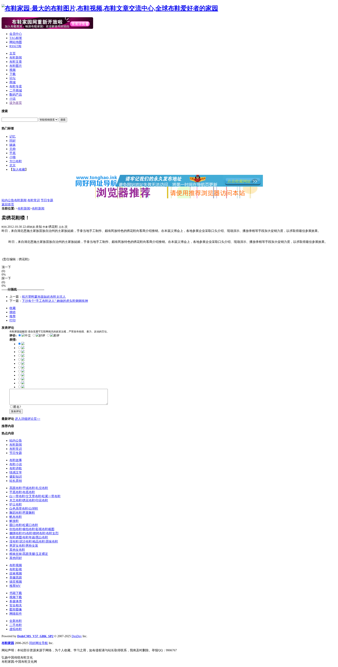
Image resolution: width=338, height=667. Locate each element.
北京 (12, 165)
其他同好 (15, 558)
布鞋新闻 (15, 57)
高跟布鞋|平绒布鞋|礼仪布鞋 (28, 488)
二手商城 (15, 90)
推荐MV (15, 585)
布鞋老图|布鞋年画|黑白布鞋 (28, 537)
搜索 (63, 119)
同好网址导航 (38, 643)
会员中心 (15, 33)
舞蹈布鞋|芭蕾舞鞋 (22, 512)
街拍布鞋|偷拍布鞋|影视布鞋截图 (31, 529)
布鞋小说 (15, 464)
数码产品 (15, 94)
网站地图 (15, 42)
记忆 (12, 136)
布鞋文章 (15, 61)
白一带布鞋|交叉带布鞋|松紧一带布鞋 (35, 496)
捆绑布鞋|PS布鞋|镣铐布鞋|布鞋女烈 (33, 533)
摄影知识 (15, 476)
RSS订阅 (15, 46)
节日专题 (47, 200)
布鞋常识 (33, 200)
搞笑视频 (15, 581)
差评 (56, 335)
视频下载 (15, 597)
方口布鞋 (15, 161)
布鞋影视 (15, 569)
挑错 (12, 312)
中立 (28, 335)
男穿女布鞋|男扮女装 (23, 545)
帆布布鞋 (15, 516)
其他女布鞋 (17, 549)
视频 (12, 70)
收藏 (12, 308)
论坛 (12, 78)
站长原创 (15, 480)
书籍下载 (15, 593)
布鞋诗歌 (15, 468)
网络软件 (15, 613)
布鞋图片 (15, 65)
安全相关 (15, 605)
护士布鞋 (15, 504)
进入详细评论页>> (27, 418)
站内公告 (8, 200)
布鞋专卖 (15, 86)
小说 (12, 98)
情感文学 (15, 472)
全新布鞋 (15, 621)
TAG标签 (15, 38)
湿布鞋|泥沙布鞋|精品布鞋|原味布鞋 (33, 541)
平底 (12, 153)
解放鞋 (14, 521)
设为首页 (15, 102)
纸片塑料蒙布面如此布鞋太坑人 (44, 296)
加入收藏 (19, 169)
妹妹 (12, 144)
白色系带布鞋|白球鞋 (23, 508)
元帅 (12, 149)
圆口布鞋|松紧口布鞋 (23, 525)
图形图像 (15, 609)
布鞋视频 (15, 565)
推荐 (12, 316)
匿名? (17, 406)
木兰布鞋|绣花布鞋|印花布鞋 (28, 500)
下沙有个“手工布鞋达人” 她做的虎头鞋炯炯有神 (55, 300)
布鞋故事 (15, 460)
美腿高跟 (15, 577)
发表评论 (16, 411)
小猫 (12, 157)
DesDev (77, 636)
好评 (42, 335)
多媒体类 (15, 601)
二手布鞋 (15, 625)
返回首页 (8, 204)
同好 (12, 140)
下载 (12, 74)
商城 (12, 82)
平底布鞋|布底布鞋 (22, 492)
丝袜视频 (15, 573)
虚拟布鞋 (15, 629)
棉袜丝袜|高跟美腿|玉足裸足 (28, 553)
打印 (12, 320)
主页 (12, 53)
